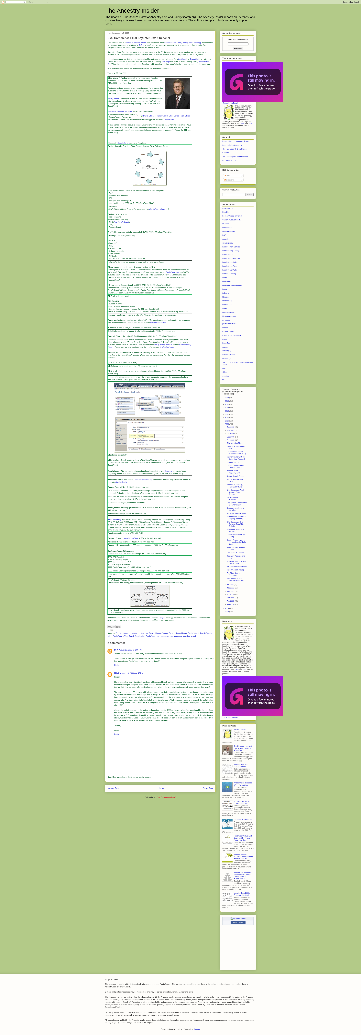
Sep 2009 (231, 437)
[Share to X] (114, 626)
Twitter (141, 45)
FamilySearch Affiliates (231, 258)
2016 (227, 401)
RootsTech (226, 343)
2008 (227, 609)
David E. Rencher (124, 143)
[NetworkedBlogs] (238, 918)
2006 (250, 124)
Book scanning (114, 520)
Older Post (208, 788)
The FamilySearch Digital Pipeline (235, 149)
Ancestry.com (227, 208)
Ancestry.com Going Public (237, 567)
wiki (223, 380)
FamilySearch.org (173, 272)
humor (224, 289)
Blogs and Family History (236, 513)
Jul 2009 (230, 585)
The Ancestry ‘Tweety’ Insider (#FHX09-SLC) (236, 453)
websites (225, 376)
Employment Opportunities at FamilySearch (237, 504)
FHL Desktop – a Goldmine (233, 498)
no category (226, 320)
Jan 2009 (231, 604)
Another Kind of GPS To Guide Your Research (236, 458)
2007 (227, 612)
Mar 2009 (231, 598)
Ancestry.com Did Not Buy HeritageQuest (242, 802)
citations (225, 224)
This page (166, 62)
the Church (182, 59)
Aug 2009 (231, 440)
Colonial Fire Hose (234, 462)
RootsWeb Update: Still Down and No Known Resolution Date (243, 838)
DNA (224, 235)
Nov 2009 (231, 430)
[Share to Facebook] (116, 626)
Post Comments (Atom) (166, 797)
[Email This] (108, 626)
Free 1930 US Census (235, 553)
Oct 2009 (230, 434)
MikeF (116, 673)
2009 (227, 424)
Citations (225, 153)
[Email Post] (111, 630)
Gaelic (124, 482)
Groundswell (169, 120)
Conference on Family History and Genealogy (182, 43)
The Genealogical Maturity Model (235, 157)
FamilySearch (113, 98)
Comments (230, 180)
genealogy (226, 281)
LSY (116, 650)
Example (168, 471)
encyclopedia (227, 243)
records (225, 328)
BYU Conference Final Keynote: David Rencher (235, 492)
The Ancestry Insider (132, 10)
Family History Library (178, 633)
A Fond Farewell (240, 730)
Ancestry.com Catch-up (235, 570)
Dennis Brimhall (228, 231)
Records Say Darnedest (231, 336)
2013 (227, 411)
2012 (227, 414)
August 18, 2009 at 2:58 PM (130, 650)
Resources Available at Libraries (235, 509)
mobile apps (227, 305)
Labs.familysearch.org (143, 480)
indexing (186, 636)
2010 (227, 421)
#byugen (162, 618)
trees (224, 368)
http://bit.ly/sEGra (131, 538)
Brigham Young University (126, 633)
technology (226, 359)
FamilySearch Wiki (158, 323)
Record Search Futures (235, 476)
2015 (227, 404)
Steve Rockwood (228, 355)
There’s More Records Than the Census (235, 467)
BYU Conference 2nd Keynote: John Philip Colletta (236, 524)
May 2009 (231, 591)
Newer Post (113, 788)
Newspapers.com (229, 316)
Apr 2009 (230, 595)
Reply (116, 665)
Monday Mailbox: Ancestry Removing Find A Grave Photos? (243, 856)
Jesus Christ (195, 59)
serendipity (226, 351)
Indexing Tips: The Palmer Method (241, 766)
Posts (228, 176)
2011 (227, 418)
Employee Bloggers (229, 161)
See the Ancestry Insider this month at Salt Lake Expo (236, 542)
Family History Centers (158, 633)
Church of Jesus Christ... (231, 220)
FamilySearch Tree (120, 636)
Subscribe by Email (230, 103)
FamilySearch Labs (229, 262)
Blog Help (226, 212)
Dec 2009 (231, 427)
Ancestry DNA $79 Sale (243, 820)
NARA (224, 309)
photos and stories (229, 324)
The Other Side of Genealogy (233, 574)
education (226, 239)
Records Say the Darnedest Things (235, 141)
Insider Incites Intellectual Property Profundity (236, 518)
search (193, 636)
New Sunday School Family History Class (235, 579)
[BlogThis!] (111, 626)
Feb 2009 (231, 601)
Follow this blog (238, 922)
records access (228, 332)
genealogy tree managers (171, 636)
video (224, 372)
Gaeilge (118, 482)
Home (161, 788)
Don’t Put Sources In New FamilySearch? (236, 562)
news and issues (228, 312)
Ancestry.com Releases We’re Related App (243, 784)
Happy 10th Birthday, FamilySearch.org (235, 486)
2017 (227, 398)
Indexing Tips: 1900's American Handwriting (242, 894)
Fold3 (224, 278)
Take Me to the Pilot (234, 443)
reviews (225, 339)
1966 (242, 124)
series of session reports (136, 43)
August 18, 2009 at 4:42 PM (131, 673)
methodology (227, 301)
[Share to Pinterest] (119, 626)
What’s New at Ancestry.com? (233, 472)
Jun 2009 (231, 588)
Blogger (197, 1029)
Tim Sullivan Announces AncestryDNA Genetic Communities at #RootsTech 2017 (243, 876)
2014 (227, 408)
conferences (143, 633)
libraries (225, 297)
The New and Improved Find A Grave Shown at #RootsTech (243, 748)
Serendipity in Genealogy (232, 145)
